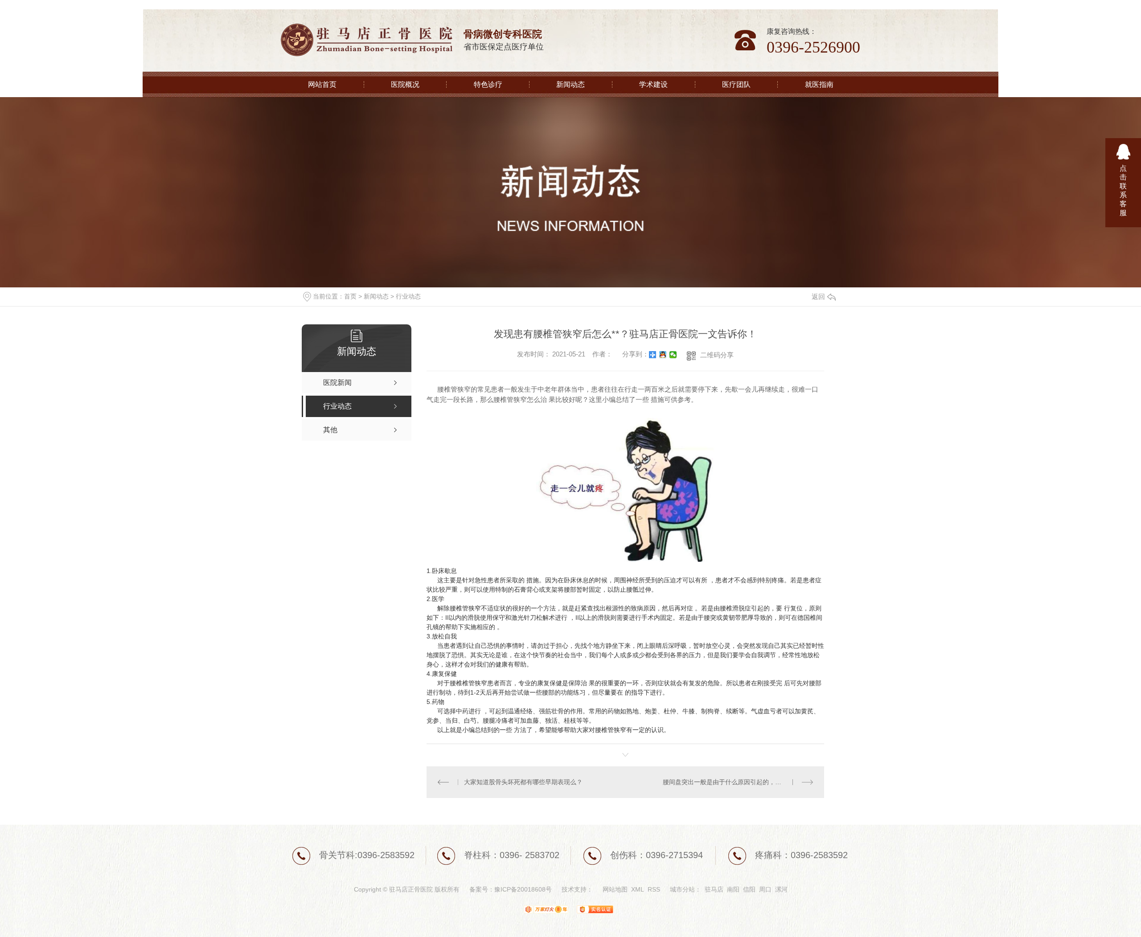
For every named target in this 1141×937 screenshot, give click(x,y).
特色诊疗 (488, 84)
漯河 (781, 889)
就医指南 (819, 84)
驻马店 (714, 889)
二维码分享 (717, 355)
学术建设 (653, 84)
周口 (765, 889)
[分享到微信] (673, 354)
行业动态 (408, 296)
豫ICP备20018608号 (523, 889)
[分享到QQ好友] (663, 354)
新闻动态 (570, 84)
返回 (818, 296)
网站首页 (322, 84)
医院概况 (405, 84)
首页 (350, 296)
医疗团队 (736, 84)
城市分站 (682, 889)
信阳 (749, 889)
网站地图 (615, 889)
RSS (654, 889)
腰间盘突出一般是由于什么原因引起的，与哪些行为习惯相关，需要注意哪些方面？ (738, 782)
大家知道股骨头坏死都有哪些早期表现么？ (523, 782)
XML (637, 889)
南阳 (733, 889)
